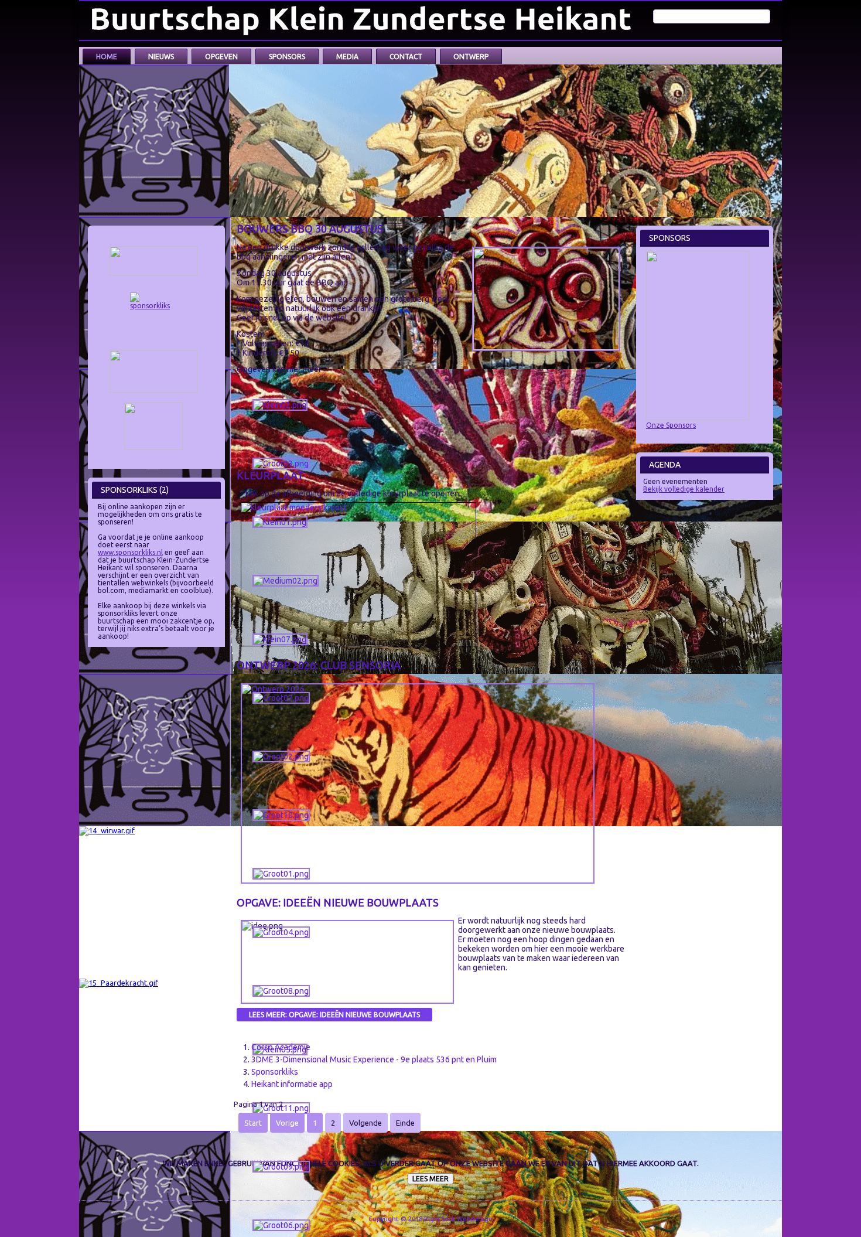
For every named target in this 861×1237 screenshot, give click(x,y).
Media (347, 56)
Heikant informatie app (292, 1084)
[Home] (364, 20)
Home (106, 56)
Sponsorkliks (274, 1071)
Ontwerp (470, 56)
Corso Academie (280, 1047)
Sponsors (287, 56)
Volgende (365, 1123)
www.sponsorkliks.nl (130, 552)
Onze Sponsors (671, 425)
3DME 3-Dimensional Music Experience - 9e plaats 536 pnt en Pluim (374, 1059)
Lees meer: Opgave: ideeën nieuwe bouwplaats (334, 1014)
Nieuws (161, 56)
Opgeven (221, 56)
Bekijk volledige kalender (684, 489)
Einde (405, 1123)
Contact (406, 56)
